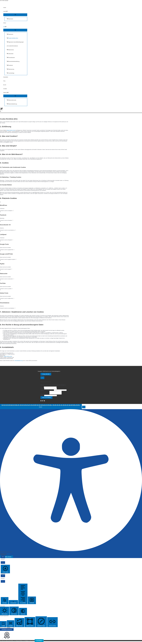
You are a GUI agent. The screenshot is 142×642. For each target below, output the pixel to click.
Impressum (10, 34)
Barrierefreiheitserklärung (13, 61)
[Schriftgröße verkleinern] (3, 562)
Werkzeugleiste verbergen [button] (6, 556)
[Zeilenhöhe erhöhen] (3, 575)
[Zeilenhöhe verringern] (3, 581)
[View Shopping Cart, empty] (1, 109)
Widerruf (5, 92)
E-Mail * (42, 388)
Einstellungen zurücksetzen (7, 629)
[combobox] (41, 406)
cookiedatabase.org (18, 360)
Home (4, 7)
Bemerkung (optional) (44, 394)
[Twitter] (42, 400)
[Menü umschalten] (15, 14)
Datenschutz (11, 49)
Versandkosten (11, 57)
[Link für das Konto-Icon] (0, 111)
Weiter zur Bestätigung (46, 397)
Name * (42, 387)
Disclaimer (10, 65)
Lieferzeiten (10, 53)
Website (42, 395)
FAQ (4, 81)
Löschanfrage (11, 73)
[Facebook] (40, 400)
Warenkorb (10, 18)
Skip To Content (3, 627)
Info (4, 26)
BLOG (4, 84)
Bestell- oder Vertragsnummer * (47, 390)
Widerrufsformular (12, 100)
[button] (7, 11)
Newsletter (5, 77)
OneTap (8, 553)
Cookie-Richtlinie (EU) (13, 38)
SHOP (4, 11)
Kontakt (5, 88)
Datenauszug (11, 69)
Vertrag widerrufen (46, 374)
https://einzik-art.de (11, 130)
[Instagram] (44, 400)
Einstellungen (39, 640)
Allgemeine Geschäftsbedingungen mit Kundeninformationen (15, 43)
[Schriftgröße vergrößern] (3, 557)
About (4, 22)
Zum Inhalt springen (4, 0)
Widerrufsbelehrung (12, 104)
